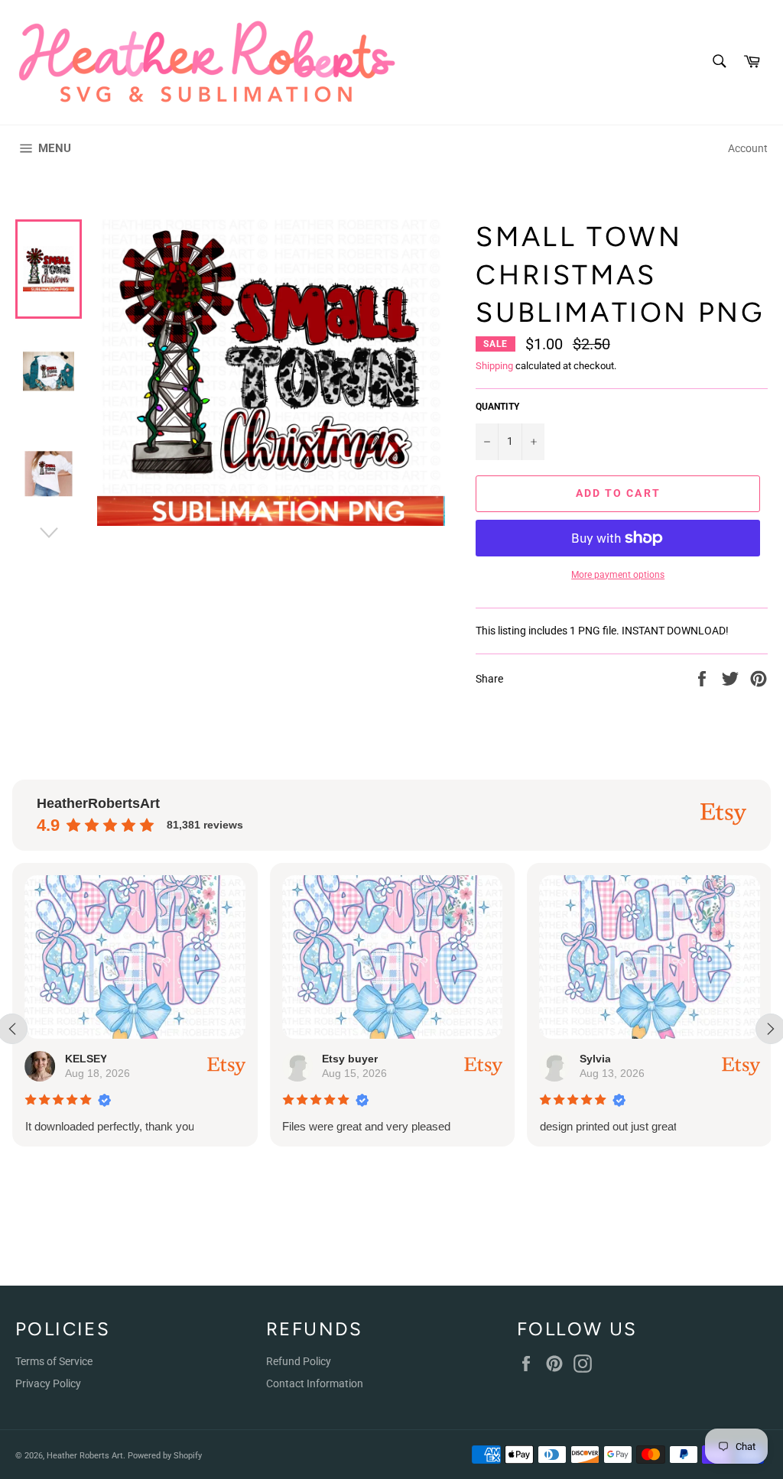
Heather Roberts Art (85, 1456)
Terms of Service (54, 1361)
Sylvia (594, 1058)
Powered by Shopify (165, 1456)
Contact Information (314, 1383)
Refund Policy (298, 1361)
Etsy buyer (350, 1058)
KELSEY (85, 1058)
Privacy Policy (48, 1383)
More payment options (617, 574)
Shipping (494, 365)
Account (748, 148)
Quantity (497, 406)
